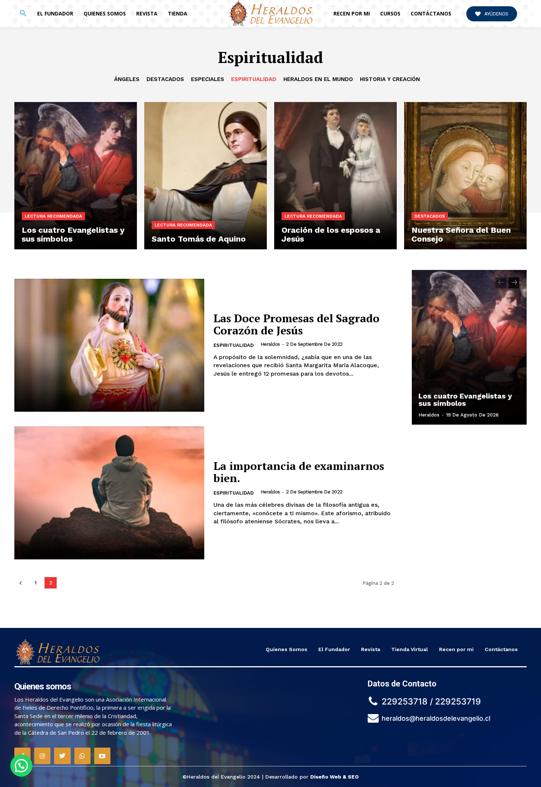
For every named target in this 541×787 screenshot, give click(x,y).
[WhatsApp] (82, 756)
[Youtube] (102, 756)
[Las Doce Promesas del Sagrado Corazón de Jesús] (109, 345)
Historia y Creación (390, 79)
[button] (23, 13)
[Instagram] (42, 756)
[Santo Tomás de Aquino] (205, 175)
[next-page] (514, 282)
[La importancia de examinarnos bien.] (109, 492)
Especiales (207, 79)
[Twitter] (62, 756)
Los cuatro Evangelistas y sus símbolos (465, 399)
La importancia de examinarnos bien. (298, 472)
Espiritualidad (253, 79)
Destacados (165, 79)
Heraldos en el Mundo (318, 79)
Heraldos (270, 344)
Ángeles (126, 79)
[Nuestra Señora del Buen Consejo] (465, 175)
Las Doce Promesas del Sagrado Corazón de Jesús (296, 324)
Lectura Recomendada (53, 216)
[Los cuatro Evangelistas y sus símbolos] (75, 175)
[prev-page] (20, 583)
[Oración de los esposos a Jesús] (335, 175)
